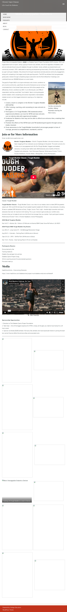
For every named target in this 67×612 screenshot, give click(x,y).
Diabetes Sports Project (36, 62)
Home (5, 14)
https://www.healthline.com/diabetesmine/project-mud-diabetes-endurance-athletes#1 (27, 273)
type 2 (12, 72)
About (5, 23)
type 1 (5, 72)
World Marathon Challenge (49, 77)
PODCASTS (6, 20)
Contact (6, 29)
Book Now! (7, 17)
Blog (4, 26)
